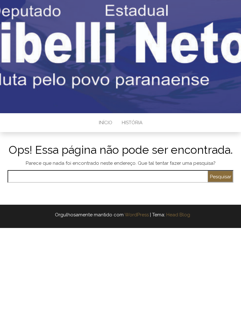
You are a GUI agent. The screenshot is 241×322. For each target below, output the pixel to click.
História (132, 122)
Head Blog (178, 215)
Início (105, 122)
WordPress (137, 215)
